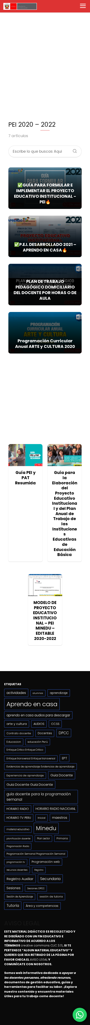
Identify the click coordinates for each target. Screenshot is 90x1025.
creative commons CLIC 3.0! (42, 945)
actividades (16, 692)
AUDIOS (38, 724)
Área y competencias (42, 906)
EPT (64, 758)
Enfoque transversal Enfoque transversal (30, 758)
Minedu (46, 828)
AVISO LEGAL (39, 959)
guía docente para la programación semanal (38, 797)
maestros (59, 817)
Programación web (46, 862)
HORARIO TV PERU (18, 818)
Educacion (13, 742)
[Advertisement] (45, 68)
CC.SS (55, 724)
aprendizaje (59, 693)
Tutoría (12, 905)
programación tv (15, 862)
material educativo (17, 829)
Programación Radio (17, 846)
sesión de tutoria (51, 897)
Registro (38, 870)
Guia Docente (61, 775)
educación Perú (38, 742)
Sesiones (13, 888)
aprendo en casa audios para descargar (38, 715)
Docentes (45, 733)
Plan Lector (43, 838)
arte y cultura (16, 724)
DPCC (64, 732)
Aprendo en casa (31, 704)
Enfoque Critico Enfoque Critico (24, 749)
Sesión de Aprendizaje (19, 896)
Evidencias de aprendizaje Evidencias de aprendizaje (40, 766)
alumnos (38, 693)
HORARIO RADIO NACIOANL (56, 808)
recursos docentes (17, 870)
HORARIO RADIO (17, 809)
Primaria (62, 838)
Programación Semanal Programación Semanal (35, 854)
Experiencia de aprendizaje (25, 775)
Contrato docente (18, 733)
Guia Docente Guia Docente (29, 784)
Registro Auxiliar (19, 878)
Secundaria (50, 878)
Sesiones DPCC (36, 888)
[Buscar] (73, 150)
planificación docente (18, 838)
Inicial (41, 818)
